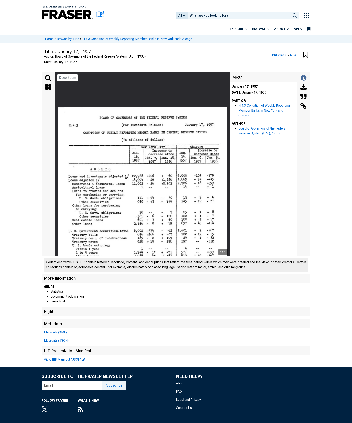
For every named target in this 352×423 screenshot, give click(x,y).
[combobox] (238, 15)
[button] (305, 55)
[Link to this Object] (303, 106)
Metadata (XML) (55, 332)
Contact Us (184, 408)
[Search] (48, 78)
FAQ (179, 391)
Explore (237, 29)
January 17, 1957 (245, 87)
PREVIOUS (280, 55)
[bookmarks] (308, 29)
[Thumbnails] (48, 87)
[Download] (303, 87)
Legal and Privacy (188, 400)
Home (49, 39)
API (296, 29)
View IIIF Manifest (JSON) (62, 359)
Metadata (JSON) (56, 340)
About (279, 29)
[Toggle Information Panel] (304, 78)
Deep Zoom (67, 78)
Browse (259, 29)
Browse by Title (68, 39)
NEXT (294, 55)
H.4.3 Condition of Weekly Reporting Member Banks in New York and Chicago (137, 39)
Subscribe (114, 385)
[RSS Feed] (88, 409)
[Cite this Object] (303, 97)
